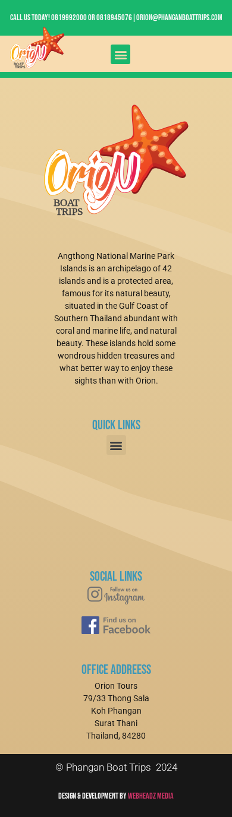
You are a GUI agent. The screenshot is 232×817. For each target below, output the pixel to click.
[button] (120, 54)
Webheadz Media (151, 796)
